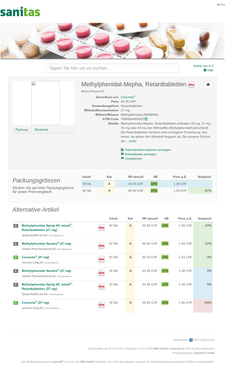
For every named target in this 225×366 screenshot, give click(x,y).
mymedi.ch (177, 348)
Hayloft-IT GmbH (204, 353)
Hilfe (210, 70)
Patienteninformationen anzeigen (148, 149)
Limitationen (133, 158)
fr (221, 4)
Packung (22, 129)
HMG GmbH (160, 348)
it (224, 4)
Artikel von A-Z (203, 66)
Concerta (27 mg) (35, 257)
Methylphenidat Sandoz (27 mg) (46, 243)
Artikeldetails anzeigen (140, 154)
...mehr (131, 141)
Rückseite (41, 129)
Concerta (128, 97)
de (218, 4)
